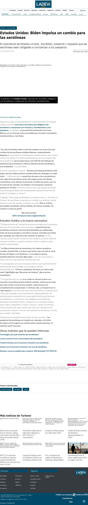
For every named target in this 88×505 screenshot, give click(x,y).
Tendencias (50, 10)
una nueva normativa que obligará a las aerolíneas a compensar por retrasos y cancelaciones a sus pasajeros (25, 127)
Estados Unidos (6, 389)
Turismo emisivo (16, 14)
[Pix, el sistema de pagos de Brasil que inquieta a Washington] (55, 448)
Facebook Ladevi (35, 479)
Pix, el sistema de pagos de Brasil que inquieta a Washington (54, 457)
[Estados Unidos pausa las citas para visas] (55, 423)
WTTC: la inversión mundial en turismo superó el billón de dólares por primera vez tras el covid (10, 460)
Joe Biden (17, 389)
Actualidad (12, 10)
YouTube (32, 488)
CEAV (61, 14)
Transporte (42, 10)
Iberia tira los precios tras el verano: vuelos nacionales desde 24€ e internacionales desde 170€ (10, 435)
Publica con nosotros (64, 494)
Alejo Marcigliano (12, 117)
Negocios (27, 10)
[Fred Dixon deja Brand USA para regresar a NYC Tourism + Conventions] (33, 423)
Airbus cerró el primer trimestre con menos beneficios (23, 347)
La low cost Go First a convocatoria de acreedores (21, 338)
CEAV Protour (53, 14)
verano (25, 14)
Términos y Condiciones (7, 503)
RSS (70, 502)
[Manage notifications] (84, 501)
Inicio (3, 28)
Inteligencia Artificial (35, 14)
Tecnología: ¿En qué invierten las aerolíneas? (19, 334)
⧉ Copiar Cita (72, 364)
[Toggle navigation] (3, 10)
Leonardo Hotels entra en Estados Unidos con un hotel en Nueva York (32, 457)
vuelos (26, 389)
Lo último (20, 10)
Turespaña (74, 14)
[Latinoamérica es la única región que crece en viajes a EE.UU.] (78, 448)
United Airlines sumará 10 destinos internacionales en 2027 (77, 434)
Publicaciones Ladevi (49, 476)
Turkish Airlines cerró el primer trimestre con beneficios (24, 342)
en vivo (81, 14)
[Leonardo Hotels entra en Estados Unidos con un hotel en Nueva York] (33, 448)
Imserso (45, 14)
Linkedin (32, 485)
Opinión (64, 10)
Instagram (33, 482)
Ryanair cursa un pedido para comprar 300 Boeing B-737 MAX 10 (28, 351)
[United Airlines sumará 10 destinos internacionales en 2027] (78, 423)
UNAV (66, 14)
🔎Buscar (71, 10)
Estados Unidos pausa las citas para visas (54, 431)
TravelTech (34, 10)
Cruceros (58, 10)
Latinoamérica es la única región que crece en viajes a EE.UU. (77, 457)
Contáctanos (67, 498)
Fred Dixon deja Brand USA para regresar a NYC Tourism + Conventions (32, 434)
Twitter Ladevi (34, 476)
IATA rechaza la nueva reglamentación (29, 215)
